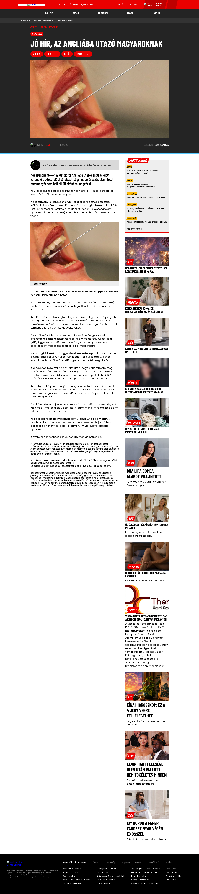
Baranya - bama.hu (71, 872)
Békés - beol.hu (69, 876)
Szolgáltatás (153, 862)
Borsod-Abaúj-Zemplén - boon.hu (77, 880)
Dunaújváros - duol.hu (106, 869)
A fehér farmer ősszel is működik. (147, 839)
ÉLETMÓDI (103, 13)
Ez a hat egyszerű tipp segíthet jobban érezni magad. (144, 534)
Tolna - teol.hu (172, 869)
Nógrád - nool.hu (138, 876)
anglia (36, 54)
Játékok (116, 5)
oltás (67, 54)
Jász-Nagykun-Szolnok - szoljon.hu (146, 869)
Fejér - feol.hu (102, 872)
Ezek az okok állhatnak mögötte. (144, 580)
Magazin (125, 862)
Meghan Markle (65, 20)
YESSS (157, 13)
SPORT (130, 13)
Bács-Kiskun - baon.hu (72, 869)
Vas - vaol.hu (171, 872)
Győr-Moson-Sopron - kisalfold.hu (111, 876)
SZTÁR (76, 13)
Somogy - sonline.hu (140, 880)
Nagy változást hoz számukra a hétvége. (146, 722)
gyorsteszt (83, 54)
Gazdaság (110, 862)
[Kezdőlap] (32, 5)
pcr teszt (52, 54)
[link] (130, 262)
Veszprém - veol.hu (173, 876)
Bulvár (138, 862)
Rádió (169, 862)
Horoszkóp (24, 20)
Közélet (95, 862)
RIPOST (33, 27)
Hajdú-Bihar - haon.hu (106, 880)
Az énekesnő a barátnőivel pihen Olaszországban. (146, 483)
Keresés (133, 5)
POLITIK (49, 13)
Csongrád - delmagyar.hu (74, 883)
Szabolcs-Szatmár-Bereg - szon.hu (146, 883)
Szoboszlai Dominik (43, 20)
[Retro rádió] (147, 5)
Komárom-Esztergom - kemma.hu (145, 872)
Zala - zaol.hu (171, 880)
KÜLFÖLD (53, 27)
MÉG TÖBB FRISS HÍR (135, 228)
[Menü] (172, 4)
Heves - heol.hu (103, 883)
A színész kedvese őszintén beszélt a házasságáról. (143, 781)
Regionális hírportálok (74, 862)
